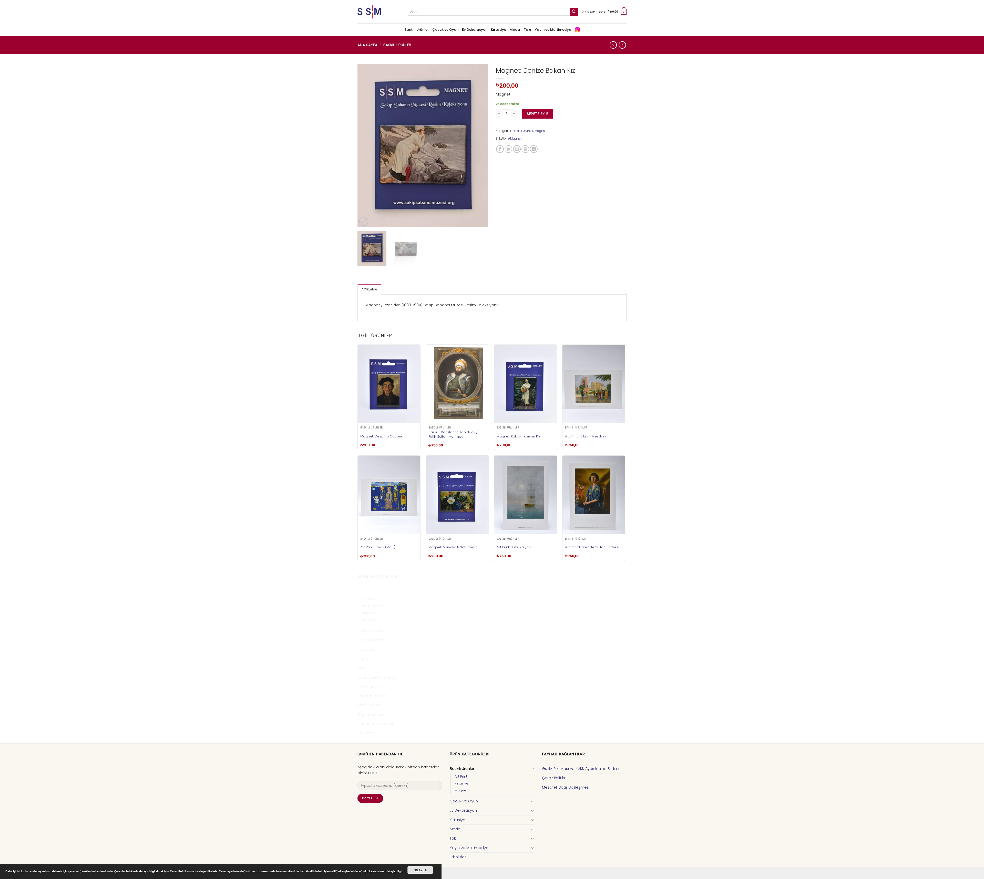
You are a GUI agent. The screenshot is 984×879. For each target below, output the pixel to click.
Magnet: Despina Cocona (381, 436)
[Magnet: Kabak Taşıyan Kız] (525, 384)
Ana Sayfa (367, 44)
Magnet (540, 131)
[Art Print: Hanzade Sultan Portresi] (593, 495)
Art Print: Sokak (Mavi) (377, 547)
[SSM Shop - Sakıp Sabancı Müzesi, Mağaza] (378, 11)
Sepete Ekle (537, 113)
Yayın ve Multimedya (553, 29)
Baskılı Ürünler (416, 29)
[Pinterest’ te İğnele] (525, 149)
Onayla (420, 870)
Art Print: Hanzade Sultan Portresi (592, 547)
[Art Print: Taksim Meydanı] (593, 384)
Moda (515, 29)
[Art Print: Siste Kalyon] (525, 495)
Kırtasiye (498, 29)
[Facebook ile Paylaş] (500, 149)
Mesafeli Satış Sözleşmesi (566, 787)
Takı (527, 29)
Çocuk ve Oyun (445, 29)
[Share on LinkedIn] (534, 149)
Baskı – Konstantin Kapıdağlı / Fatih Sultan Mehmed (453, 434)
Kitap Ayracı (372, 606)
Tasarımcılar (368, 705)
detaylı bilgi (394, 871)
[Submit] (574, 12)
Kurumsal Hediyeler (375, 723)
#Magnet (514, 139)
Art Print (368, 599)
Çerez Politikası (555, 777)
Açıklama (369, 289)
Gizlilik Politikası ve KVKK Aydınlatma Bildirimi (581, 768)
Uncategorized (371, 695)
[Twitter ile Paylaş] (508, 149)
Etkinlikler (365, 733)
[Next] (479, 145)
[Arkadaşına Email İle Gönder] (517, 149)
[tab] (369, 289)
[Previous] (366, 145)
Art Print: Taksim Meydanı (585, 436)
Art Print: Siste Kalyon (514, 547)
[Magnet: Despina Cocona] (389, 384)
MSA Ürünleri (368, 686)
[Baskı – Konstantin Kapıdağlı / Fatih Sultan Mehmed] (457, 384)
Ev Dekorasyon (474, 29)
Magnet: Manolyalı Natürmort (452, 547)
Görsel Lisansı (370, 714)
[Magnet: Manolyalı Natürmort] (457, 495)
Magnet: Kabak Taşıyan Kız (518, 436)
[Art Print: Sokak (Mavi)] (389, 495)
